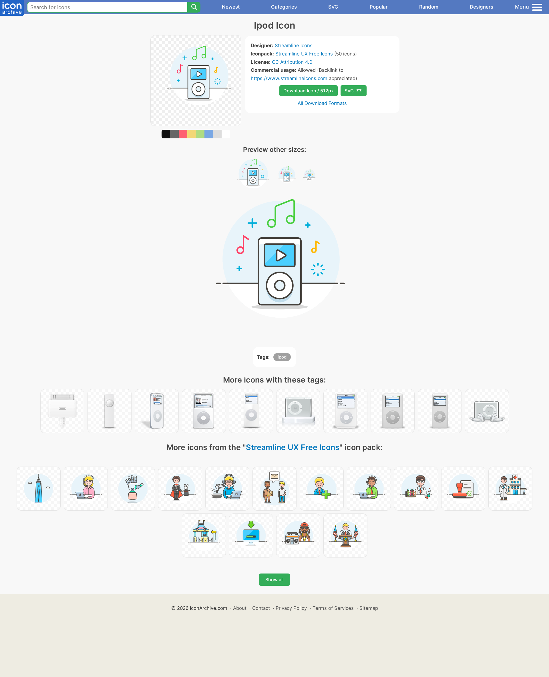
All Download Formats (322, 103)
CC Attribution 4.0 (292, 62)
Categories (284, 7)
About (239, 608)
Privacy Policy (291, 608)
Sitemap (368, 608)
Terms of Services (333, 608)
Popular (379, 7)
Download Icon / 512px (308, 90)
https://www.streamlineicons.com (289, 78)
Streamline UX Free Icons (304, 54)
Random (428, 7)
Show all (274, 579)
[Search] (193, 7)
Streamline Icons (294, 45)
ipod (282, 357)
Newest (231, 7)
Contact (261, 608)
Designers (481, 7)
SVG (333, 7)
